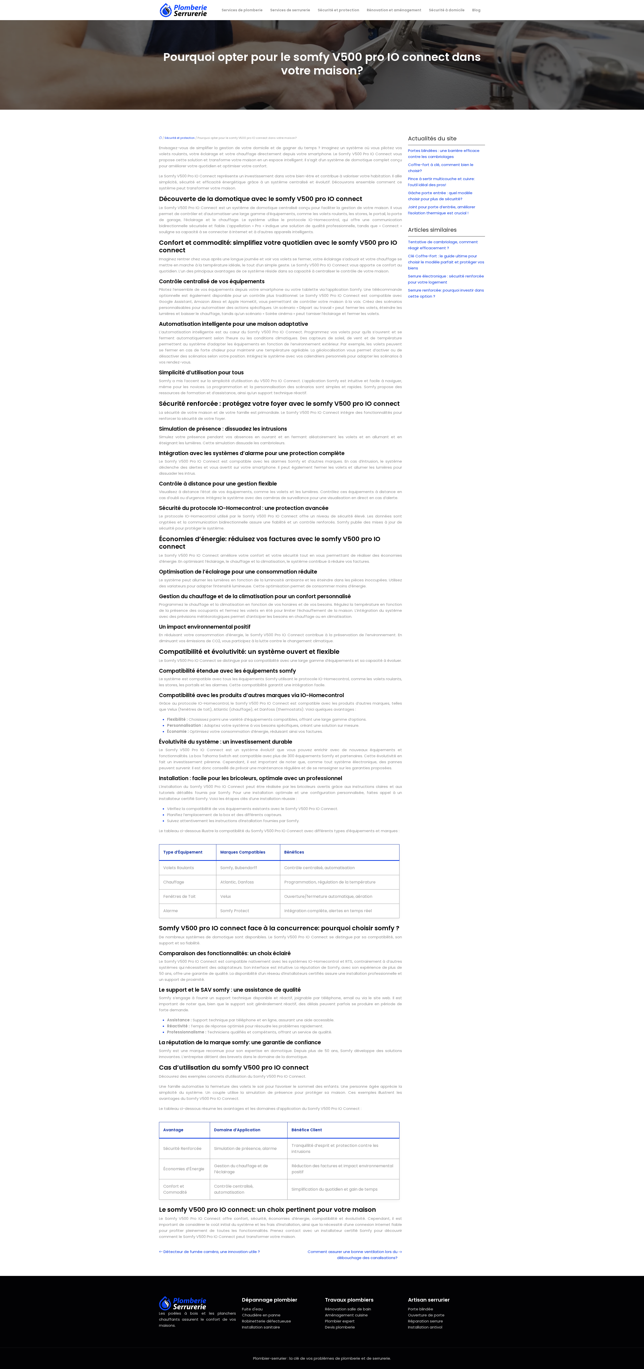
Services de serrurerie (290, 10)
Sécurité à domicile (447, 10)
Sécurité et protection (338, 10)
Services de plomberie (242, 10)
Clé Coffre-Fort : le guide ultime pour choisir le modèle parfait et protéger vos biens (446, 262)
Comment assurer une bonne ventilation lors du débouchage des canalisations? (352, 1254)
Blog (476, 10)
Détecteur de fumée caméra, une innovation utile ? (212, 1251)
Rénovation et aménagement (394, 10)
